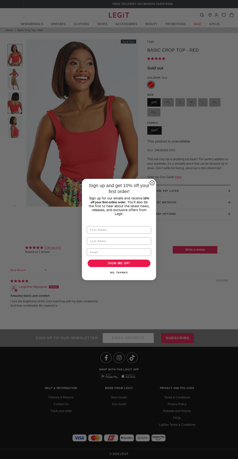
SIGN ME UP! (119, 263)
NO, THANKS (119, 272)
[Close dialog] (152, 183)
